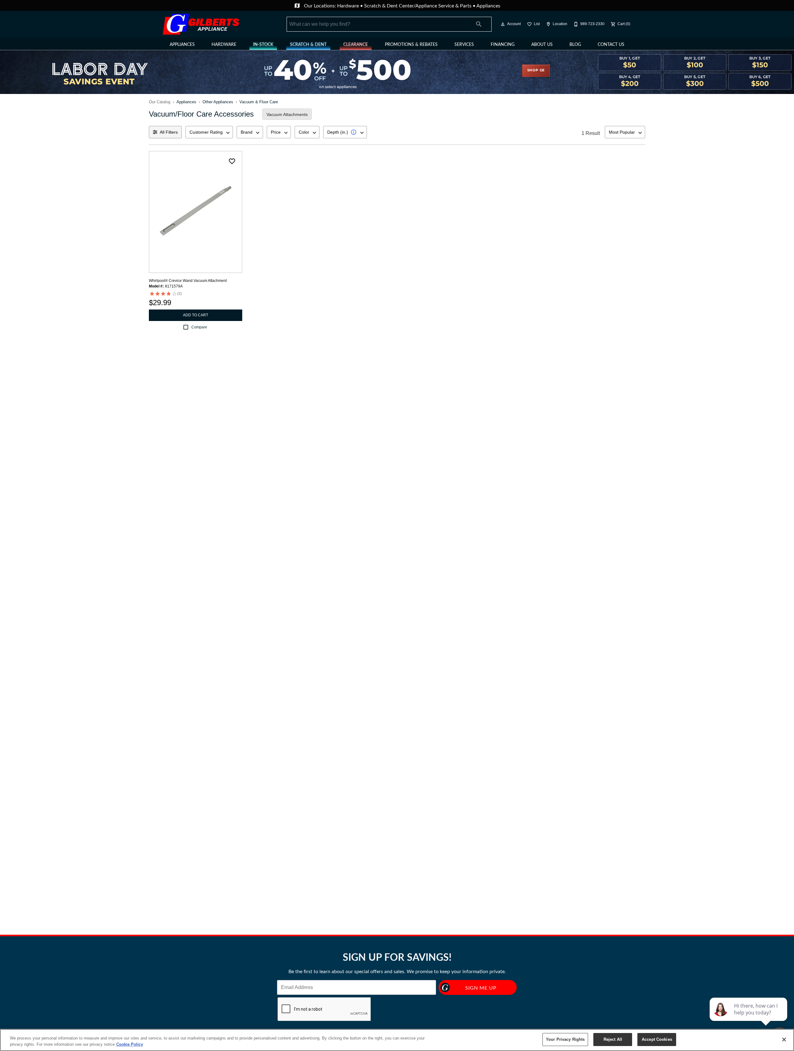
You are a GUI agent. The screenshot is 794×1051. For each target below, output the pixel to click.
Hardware (348, 5)
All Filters (169, 132)
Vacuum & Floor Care (258, 102)
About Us (542, 44)
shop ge (536, 70)
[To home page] (201, 24)
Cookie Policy (129, 1044)
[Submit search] (479, 24)
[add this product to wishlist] (232, 161)
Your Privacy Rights (565, 1039)
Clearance (355, 44)
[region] (397, 1040)
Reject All (613, 1039)
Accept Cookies (657, 1039)
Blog (575, 44)
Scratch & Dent (308, 44)
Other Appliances (218, 102)
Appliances (488, 5)
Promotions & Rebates (411, 44)
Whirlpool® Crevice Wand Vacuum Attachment (188, 280)
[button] (502, 24)
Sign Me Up (481, 987)
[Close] (784, 1039)
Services (464, 44)
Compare (199, 327)
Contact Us (611, 44)
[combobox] (209, 132)
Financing (503, 44)
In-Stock (263, 44)
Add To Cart (195, 315)
